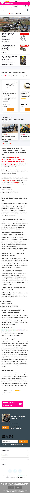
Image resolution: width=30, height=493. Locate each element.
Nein (18, 487)
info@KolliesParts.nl (16, 428)
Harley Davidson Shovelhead (9, 165)
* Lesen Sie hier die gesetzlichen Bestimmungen (13, 444)
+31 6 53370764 (15, 427)
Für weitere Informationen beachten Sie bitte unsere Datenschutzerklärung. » (15, 490)
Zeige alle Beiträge (7, 143)
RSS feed (24, 476)
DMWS (19, 476)
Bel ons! (5, 427)
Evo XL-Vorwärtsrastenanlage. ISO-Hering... (9, 93)
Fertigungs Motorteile (9, 180)
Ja (11, 487)
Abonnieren (24, 441)
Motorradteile (16, 182)
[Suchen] (28, 10)
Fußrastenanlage (16, 159)
